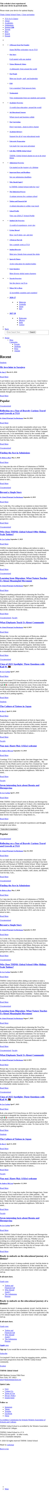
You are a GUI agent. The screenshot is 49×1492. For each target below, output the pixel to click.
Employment (9, 1398)
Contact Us (9, 1391)
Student (9, 27)
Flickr (7, 1416)
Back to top (4, 1449)
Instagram (8, 1407)
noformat (10, 1445)
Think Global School (8, 15)
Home (7, 338)
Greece (21, 325)
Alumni (17, 351)
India (21, 322)
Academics (9, 23)
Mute (7, 1489)
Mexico (22, 320)
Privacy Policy (10, 1396)
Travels (7, 29)
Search (7, 34)
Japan (21, 307)
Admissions (9, 25)
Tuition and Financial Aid (10, 1287)
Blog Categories (13, 341)
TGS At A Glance (11, 19)
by (3, 372)
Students (17, 346)
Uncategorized (5, 406)
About (7, 21)
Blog (6, 32)
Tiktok (7, 1409)
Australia (22, 304)
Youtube (8, 1411)
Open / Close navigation (25, 15)
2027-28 (13, 313)
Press (16, 349)
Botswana (23, 318)
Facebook (8, 1414)
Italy (20, 309)
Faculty (17, 344)
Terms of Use (10, 1393)
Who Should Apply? (9, 1291)
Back (7, 329)
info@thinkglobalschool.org (10, 1380)
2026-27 (13, 298)
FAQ (7, 1389)
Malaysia (22, 302)
